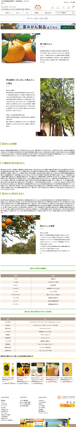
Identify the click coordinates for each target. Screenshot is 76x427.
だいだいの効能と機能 (25, 404)
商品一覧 (8, 13)
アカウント (52, 7)
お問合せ (68, 7)
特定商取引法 (42, 411)
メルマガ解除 (42, 407)
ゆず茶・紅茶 (4, 404)
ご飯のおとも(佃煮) (5, 415)
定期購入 (37, 13)
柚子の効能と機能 (24, 406)
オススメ (18, 13)
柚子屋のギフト (4, 418)
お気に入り (64, 7)
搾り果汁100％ (4, 409)
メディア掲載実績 (24, 400)
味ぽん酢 (3, 407)
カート (73, 7)
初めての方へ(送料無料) (7, 420)
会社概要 (41, 409)
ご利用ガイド (58, 7)
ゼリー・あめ (4, 413)
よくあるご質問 (42, 402)
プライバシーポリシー (44, 413)
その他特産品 (4, 416)
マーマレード (4, 406)
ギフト (27, 13)
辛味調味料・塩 (4, 411)
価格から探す (48, 13)
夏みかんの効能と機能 (25, 402)
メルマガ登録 (42, 406)
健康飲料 (3, 400)
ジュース (3, 402)
